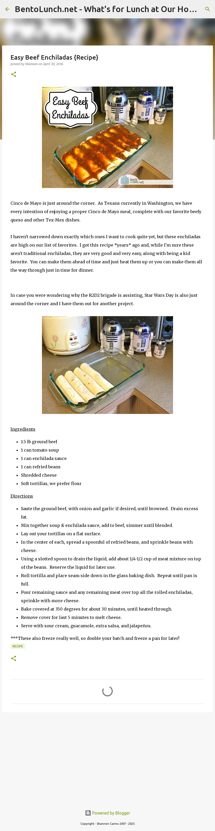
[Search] (208, 9)
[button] (13, 74)
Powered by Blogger (110, 813)
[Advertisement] (107, 756)
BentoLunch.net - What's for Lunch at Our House (108, 9)
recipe (18, 646)
